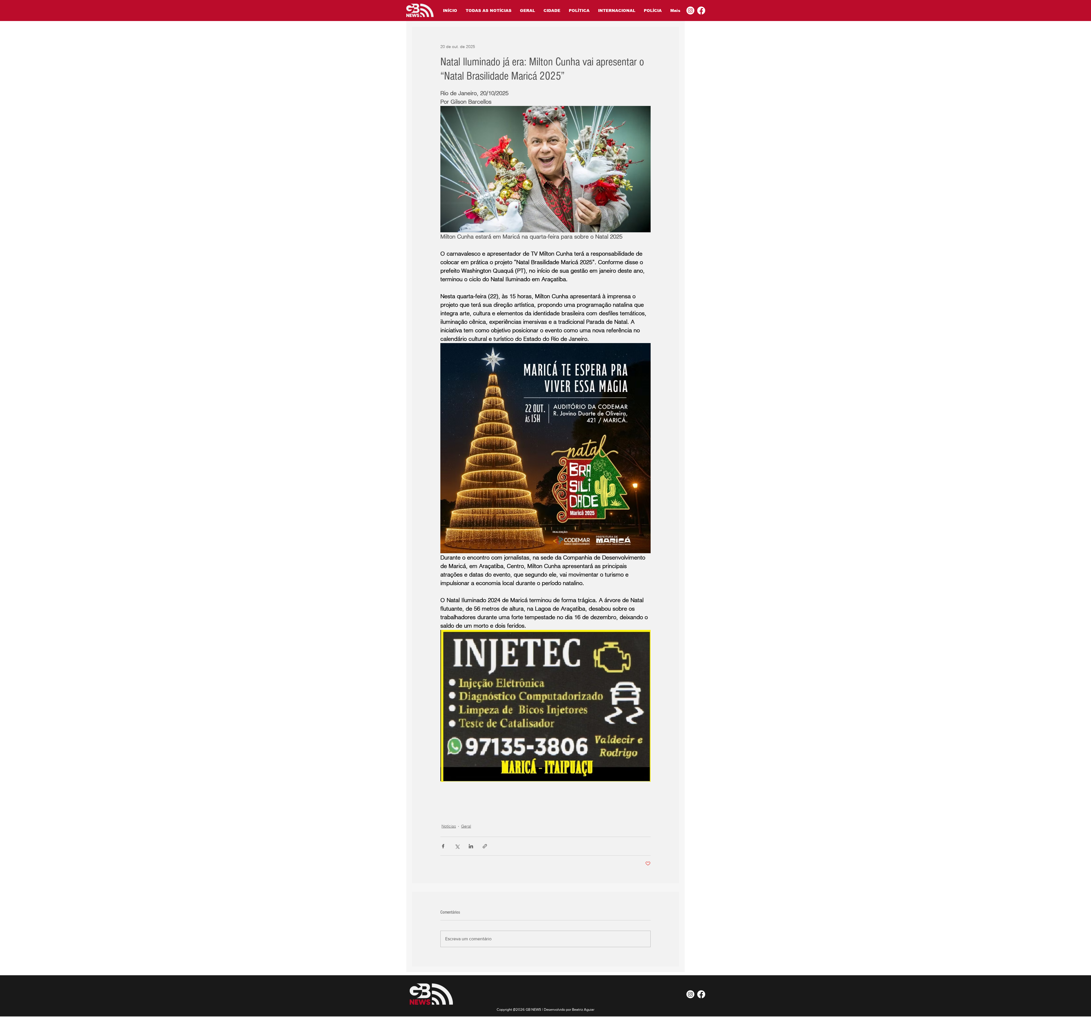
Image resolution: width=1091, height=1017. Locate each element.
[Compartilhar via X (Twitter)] (457, 846)
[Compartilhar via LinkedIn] (471, 846)
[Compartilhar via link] (485, 846)
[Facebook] (701, 10)
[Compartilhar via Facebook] (443, 846)
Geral (466, 826)
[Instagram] (690, 10)
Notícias (449, 826)
